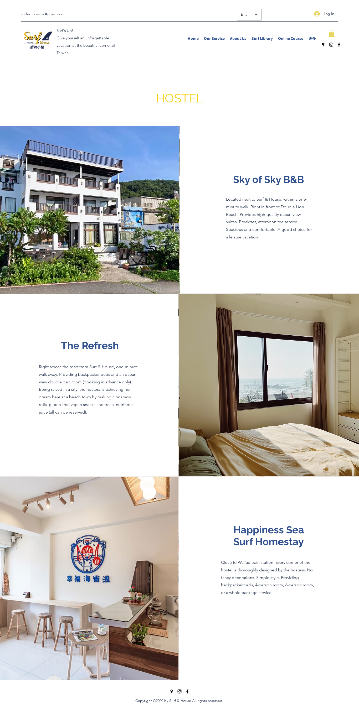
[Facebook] (339, 44)
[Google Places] (323, 44)
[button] (332, 33)
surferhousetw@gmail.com (42, 14)
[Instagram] (331, 44)
